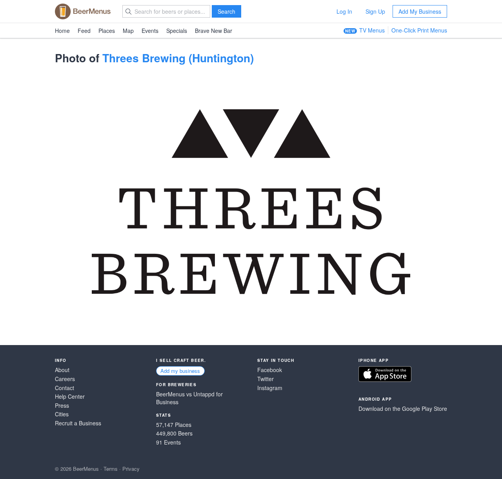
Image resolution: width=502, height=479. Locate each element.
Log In (344, 11)
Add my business (180, 370)
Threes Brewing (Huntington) (178, 58)
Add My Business (419, 11)
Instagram (269, 388)
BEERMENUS (83, 11)
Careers (65, 379)
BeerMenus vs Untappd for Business (189, 398)
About (62, 370)
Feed (84, 30)
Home (62, 30)
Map (128, 30)
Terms (111, 468)
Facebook (269, 370)
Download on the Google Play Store (402, 408)
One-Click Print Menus (419, 30)
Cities (62, 414)
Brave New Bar (213, 30)
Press (62, 405)
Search (226, 11)
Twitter (265, 379)
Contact (64, 388)
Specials (176, 30)
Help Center (70, 396)
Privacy (131, 468)
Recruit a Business (78, 423)
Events (150, 30)
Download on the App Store (384, 374)
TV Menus (372, 30)
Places (106, 30)
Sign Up (375, 11)
